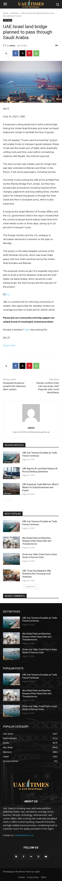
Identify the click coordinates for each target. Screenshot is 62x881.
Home (5, 13)
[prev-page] (5, 500)
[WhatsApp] (36, 53)
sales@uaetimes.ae (24, 835)
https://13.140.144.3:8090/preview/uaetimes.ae (31, 432)
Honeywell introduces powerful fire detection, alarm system (14, 386)
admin (12, 45)
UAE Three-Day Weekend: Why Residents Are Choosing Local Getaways (36, 574)
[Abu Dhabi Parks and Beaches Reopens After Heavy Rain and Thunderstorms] (11, 542)
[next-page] (10, 500)
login (26, 329)
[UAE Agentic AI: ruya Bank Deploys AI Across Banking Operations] (11, 473)
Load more (30, 586)
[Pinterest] (29, 53)
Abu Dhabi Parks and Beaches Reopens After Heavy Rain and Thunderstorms (36, 541)
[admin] (5, 45)
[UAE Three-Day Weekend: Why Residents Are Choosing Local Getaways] (11, 575)
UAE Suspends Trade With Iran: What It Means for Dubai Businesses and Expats (40, 487)
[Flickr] (31, 857)
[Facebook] (15, 53)
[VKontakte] (46, 857)
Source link (9, 345)
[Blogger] (16, 857)
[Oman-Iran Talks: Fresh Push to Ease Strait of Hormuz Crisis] (11, 559)
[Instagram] (38, 857)
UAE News (14, 13)
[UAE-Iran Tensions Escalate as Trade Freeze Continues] (11, 457)
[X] (22, 53)
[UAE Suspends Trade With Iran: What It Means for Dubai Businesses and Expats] (11, 489)
